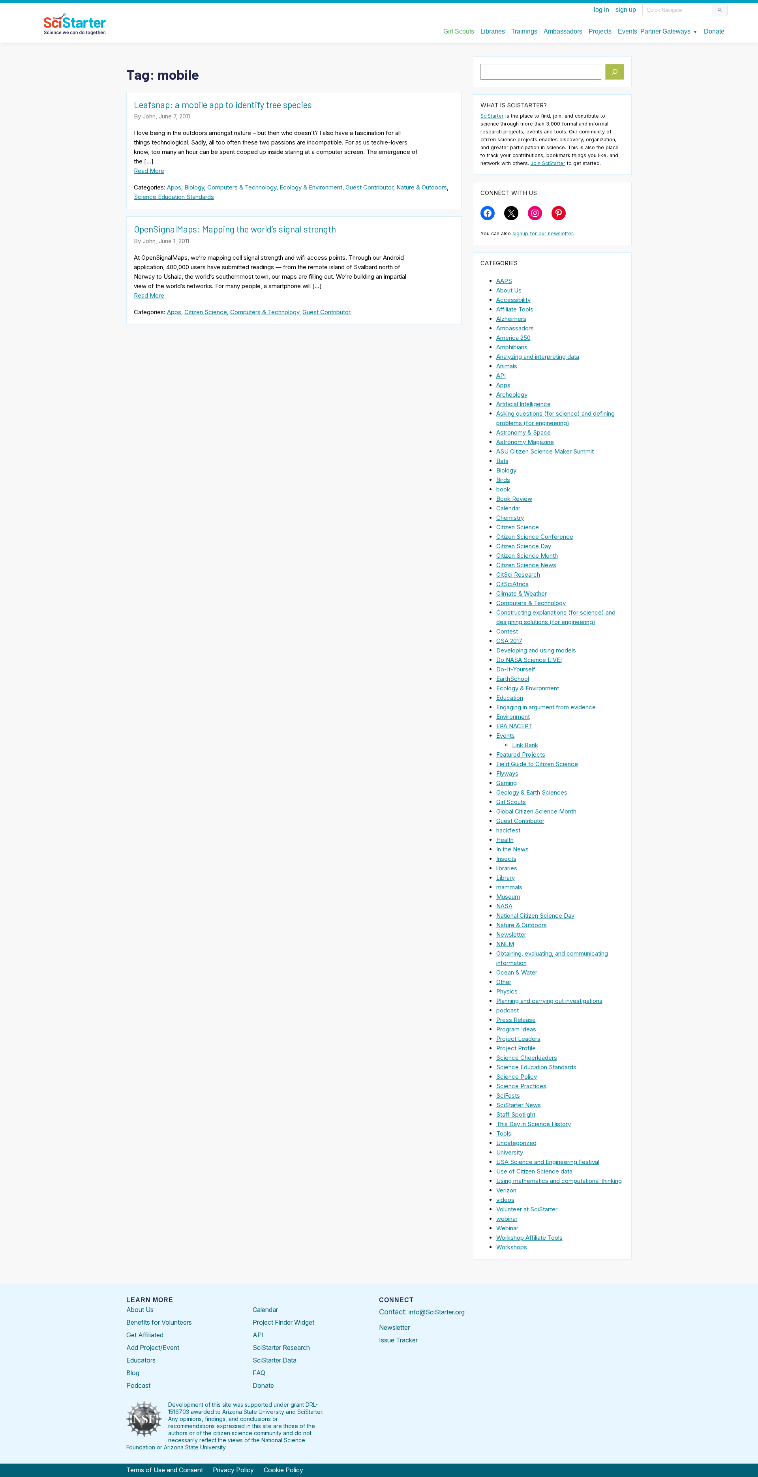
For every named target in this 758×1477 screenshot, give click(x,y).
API (501, 375)
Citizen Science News (526, 565)
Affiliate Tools (514, 309)
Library (505, 877)
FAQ (259, 1373)
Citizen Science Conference (534, 536)
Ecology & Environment (311, 187)
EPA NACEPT (514, 726)
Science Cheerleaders (526, 1057)
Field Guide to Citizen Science (537, 764)
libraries (506, 868)
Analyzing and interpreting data (537, 356)
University (509, 1152)
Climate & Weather (521, 593)
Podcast (138, 1385)
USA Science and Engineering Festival (547, 1162)
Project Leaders (518, 1038)
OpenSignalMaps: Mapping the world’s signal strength (235, 229)
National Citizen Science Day (535, 915)
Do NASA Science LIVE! (529, 660)
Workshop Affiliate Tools (529, 1237)
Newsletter (511, 934)
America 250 (513, 337)
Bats (502, 461)
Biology (194, 187)
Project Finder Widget (283, 1322)
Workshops (511, 1247)
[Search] (615, 72)
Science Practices (521, 1086)
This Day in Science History (533, 1124)
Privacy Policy (233, 1470)
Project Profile (516, 1048)
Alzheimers (511, 318)
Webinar (507, 1228)
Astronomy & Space (523, 432)
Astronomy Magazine (525, 442)
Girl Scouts (511, 802)
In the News (512, 849)
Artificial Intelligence (523, 404)
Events (505, 735)
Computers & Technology (241, 187)
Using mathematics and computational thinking (559, 1181)
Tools (503, 1133)
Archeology (511, 394)
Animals (506, 366)
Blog (132, 1373)
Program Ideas (516, 1029)
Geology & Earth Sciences (531, 792)
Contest (507, 631)
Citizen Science (205, 312)
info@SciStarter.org (437, 1312)
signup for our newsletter (542, 233)
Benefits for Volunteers (159, 1322)
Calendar (508, 508)
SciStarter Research (281, 1347)
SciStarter (492, 116)
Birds (503, 480)
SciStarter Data (274, 1360)
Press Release (516, 1019)
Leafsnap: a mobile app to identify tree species (223, 104)
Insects (506, 858)
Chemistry (510, 517)
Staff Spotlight (515, 1114)
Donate (263, 1385)
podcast (507, 1010)
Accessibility (513, 300)
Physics (507, 991)
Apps (174, 187)
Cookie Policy (283, 1470)
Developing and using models (536, 650)
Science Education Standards (174, 197)
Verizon (506, 1190)
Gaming (506, 783)
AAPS (504, 281)
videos (505, 1199)
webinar (507, 1218)
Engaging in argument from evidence (546, 707)
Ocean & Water (516, 972)
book (503, 489)
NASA (504, 906)
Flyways (507, 773)
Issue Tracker (398, 1340)
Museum (508, 896)
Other (503, 982)
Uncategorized (516, 1143)
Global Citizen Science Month (536, 811)
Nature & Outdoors (421, 187)
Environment (513, 716)
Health (505, 839)
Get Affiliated (144, 1335)
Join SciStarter (548, 163)
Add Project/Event (152, 1347)
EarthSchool (512, 678)
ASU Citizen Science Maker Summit (545, 451)
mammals (509, 887)
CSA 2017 (509, 641)
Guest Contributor (369, 187)
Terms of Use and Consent (164, 1470)
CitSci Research (518, 574)
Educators (141, 1360)
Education (509, 697)
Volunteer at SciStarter (526, 1209)
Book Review (514, 498)
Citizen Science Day (523, 546)
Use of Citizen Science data (534, 1171)
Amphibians (511, 347)
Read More (149, 170)
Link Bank (525, 745)
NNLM (505, 944)
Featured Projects (520, 754)
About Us (509, 290)
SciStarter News (518, 1105)
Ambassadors (515, 328)
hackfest (508, 830)
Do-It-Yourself (515, 669)
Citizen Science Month (527, 555)
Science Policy (516, 1076)
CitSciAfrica (512, 584)
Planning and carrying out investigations (549, 1001)
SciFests (508, 1095)
